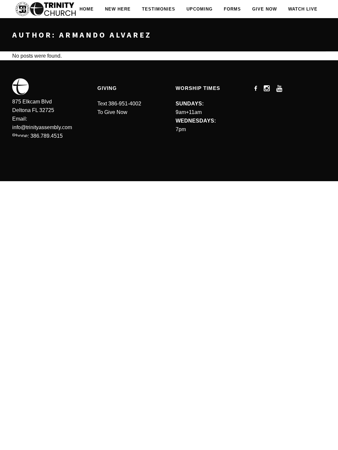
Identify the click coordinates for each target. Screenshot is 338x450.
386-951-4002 (124, 103)
